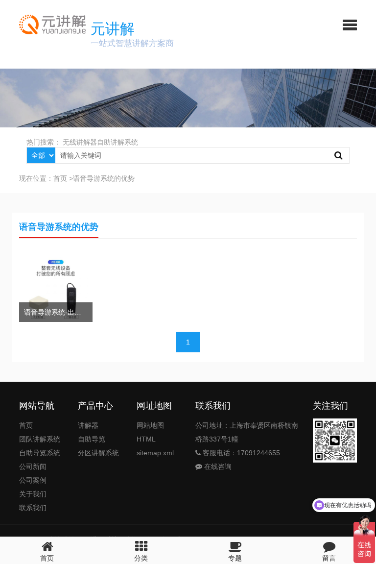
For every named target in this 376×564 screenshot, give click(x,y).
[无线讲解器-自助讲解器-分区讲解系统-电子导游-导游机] (49, 24)
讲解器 (88, 425)
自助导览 (91, 439)
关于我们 (33, 494)
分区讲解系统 (98, 453)
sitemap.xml (155, 453)
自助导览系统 (39, 453)
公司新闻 (33, 466)
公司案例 (33, 480)
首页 (60, 178)
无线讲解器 (80, 142)
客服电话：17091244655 (240, 453)
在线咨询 (217, 466)
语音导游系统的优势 (104, 178)
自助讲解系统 (117, 142)
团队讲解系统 (39, 439)
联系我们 (33, 508)
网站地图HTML (150, 432)
